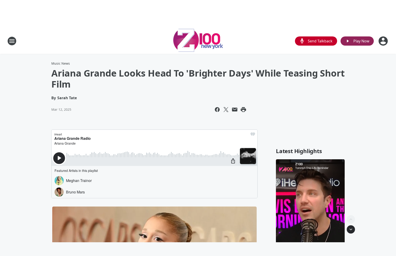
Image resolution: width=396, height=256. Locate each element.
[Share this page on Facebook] (217, 109)
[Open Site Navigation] (11, 41)
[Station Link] (198, 41)
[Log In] (384, 41)
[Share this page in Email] (234, 109)
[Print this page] (243, 109)
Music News (60, 63)
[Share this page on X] (226, 109)
